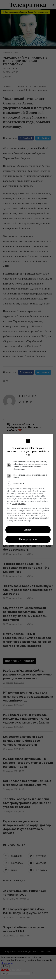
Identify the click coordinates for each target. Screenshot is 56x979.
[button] (28, 483)
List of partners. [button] (19, 503)
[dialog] (28, 489)
